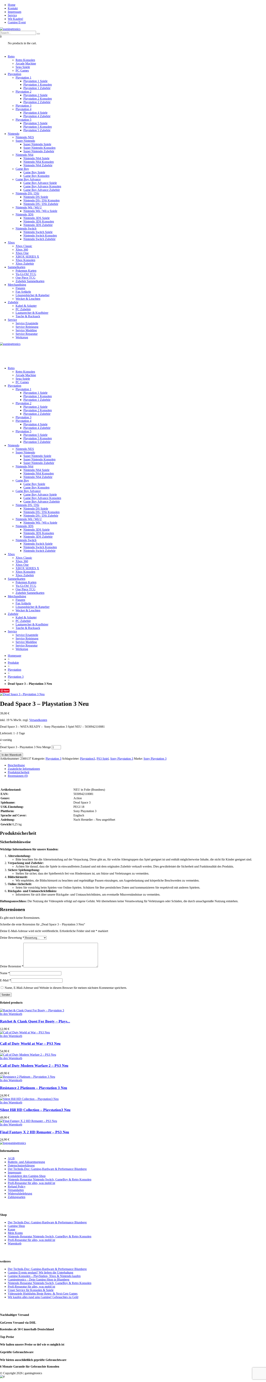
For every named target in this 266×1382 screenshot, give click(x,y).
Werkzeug (22, 337)
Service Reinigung (27, 326)
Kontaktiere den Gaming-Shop (27, 1176)
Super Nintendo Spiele (37, 144)
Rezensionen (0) (18, 775)
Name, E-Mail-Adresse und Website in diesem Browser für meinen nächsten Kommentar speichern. (66, 987)
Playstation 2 (23, 91)
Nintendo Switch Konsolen (40, 235)
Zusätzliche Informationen (24, 768)
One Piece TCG (25, 277)
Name (5, 973)
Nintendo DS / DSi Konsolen (41, 200)
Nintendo (13, 133)
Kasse (11, 1229)
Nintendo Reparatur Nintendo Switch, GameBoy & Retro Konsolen (49, 1179)
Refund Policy (17, 1186)
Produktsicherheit (18, 772)
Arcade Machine (26, 63)
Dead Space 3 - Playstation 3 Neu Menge (25, 747)
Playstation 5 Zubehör (36, 130)
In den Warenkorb (11, 754)
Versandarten (16, 1190)
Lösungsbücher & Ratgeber (32, 295)
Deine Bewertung (12, 937)
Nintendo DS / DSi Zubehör (40, 204)
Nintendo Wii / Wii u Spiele (40, 211)
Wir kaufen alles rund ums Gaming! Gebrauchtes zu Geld (43, 1297)
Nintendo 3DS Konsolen (38, 221)
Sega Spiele (23, 67)
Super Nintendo (25, 140)
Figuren (20, 288)
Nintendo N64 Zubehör (37, 165)
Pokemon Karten (26, 270)
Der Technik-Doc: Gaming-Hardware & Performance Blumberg (47, 1169)
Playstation (14, 74)
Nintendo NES (25, 137)
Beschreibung (16, 765)
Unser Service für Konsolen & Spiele (31, 1290)
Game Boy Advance (28, 179)
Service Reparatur (27, 333)
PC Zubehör (23, 309)
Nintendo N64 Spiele (36, 158)
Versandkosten (38, 720)
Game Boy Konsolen (36, 175)
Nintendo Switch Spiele (38, 232)
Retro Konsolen (25, 60)
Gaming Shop (16, 1226)
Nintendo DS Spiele (35, 197)
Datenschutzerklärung (21, 1165)
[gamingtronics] (10, 29)
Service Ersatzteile (27, 323)
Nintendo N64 (24, 154)
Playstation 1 (23, 77)
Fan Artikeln (23, 291)
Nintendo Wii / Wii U (29, 207)
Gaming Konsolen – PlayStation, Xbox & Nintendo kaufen (44, 1276)
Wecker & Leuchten (28, 298)
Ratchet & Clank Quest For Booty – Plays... (35, 1021)
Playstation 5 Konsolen (37, 126)
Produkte (13, 662)
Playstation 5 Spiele (35, 123)
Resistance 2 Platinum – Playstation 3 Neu (33, 1088)
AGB (11, 1158)
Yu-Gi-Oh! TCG (26, 274)
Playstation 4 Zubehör (36, 116)
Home (11, 4)
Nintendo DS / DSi (27, 193)
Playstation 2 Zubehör (36, 102)
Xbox (11, 242)
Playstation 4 (23, 109)
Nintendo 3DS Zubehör (38, 225)
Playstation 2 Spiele (35, 95)
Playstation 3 (23, 105)
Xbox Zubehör (25, 263)
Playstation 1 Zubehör (36, 88)
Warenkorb (14, 1243)
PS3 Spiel (103, 758)
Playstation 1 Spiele (35, 81)
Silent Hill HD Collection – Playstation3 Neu (35, 1110)
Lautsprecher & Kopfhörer (32, 312)
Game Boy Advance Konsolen (42, 186)
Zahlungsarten (16, 1197)
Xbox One (22, 253)
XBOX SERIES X (27, 256)
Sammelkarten (16, 267)
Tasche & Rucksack (28, 316)
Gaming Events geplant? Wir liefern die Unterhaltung (40, 1272)
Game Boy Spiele (34, 172)
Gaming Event (17, 22)
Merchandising (17, 284)
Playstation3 (87, 758)
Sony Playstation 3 (121, 758)
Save (6, 690)
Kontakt (13, 8)
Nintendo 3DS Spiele (36, 218)
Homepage (14, 655)
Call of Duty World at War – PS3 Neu (30, 1043)
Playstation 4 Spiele (35, 112)
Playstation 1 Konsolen (37, 84)
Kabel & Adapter (26, 305)
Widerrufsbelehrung (20, 1193)
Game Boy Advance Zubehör (41, 190)
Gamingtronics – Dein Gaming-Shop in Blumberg (38, 1279)
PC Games (22, 70)
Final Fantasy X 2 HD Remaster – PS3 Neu (34, 1132)
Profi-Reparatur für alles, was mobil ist (31, 1183)
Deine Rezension (11, 966)
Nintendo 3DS (24, 214)
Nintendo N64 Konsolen (38, 161)
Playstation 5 (23, 119)
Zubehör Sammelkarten (30, 281)
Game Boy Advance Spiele (40, 183)
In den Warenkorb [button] (11, 1014)
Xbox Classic (24, 246)
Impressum (14, 11)
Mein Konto (15, 1233)
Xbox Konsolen (25, 260)
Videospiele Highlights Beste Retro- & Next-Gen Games (43, 1293)
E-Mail (5, 980)
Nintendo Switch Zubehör (39, 239)
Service (12, 15)
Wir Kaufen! (15, 18)
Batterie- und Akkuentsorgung (26, 1162)
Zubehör (13, 302)
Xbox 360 (22, 249)
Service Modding (26, 330)
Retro (11, 56)
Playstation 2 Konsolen (37, 98)
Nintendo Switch (26, 228)
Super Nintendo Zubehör (38, 151)
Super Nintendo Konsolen (39, 147)
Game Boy (22, 168)
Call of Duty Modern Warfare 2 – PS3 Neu (34, 1066)
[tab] (137, 765)
